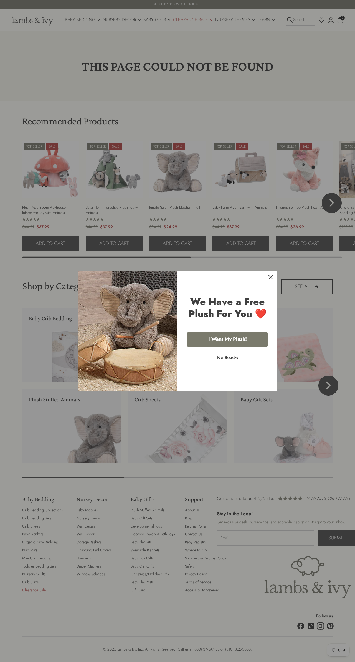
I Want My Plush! (227, 339)
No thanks (227, 358)
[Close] (270, 277)
